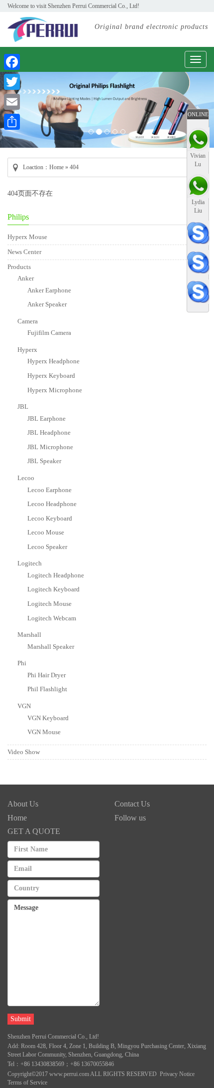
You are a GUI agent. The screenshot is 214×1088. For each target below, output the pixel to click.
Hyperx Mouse (27, 237)
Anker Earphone (49, 290)
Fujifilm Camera (49, 332)
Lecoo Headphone (52, 504)
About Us (22, 804)
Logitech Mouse (49, 603)
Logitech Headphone (55, 575)
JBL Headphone (49, 432)
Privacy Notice (177, 1074)
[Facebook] (12, 62)
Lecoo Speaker (47, 546)
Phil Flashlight (47, 689)
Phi (21, 663)
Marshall (29, 634)
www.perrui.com (69, 1074)
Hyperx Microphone (54, 390)
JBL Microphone (50, 447)
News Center (24, 252)
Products (19, 267)
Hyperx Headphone (53, 361)
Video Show (23, 752)
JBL (22, 406)
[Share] (12, 122)
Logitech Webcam (51, 618)
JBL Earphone (46, 418)
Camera (27, 321)
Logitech (29, 563)
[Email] (12, 102)
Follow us (130, 818)
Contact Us (132, 804)
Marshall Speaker (50, 646)
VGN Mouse (44, 732)
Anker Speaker (47, 304)
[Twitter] (12, 82)
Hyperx (27, 349)
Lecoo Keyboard (49, 518)
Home (56, 167)
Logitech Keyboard (53, 589)
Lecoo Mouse (45, 532)
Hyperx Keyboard (51, 375)
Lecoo (25, 478)
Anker (25, 278)
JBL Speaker (44, 461)
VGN (24, 706)
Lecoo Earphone (49, 490)
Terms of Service (27, 1082)
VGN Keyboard (48, 718)
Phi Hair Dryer (46, 675)
